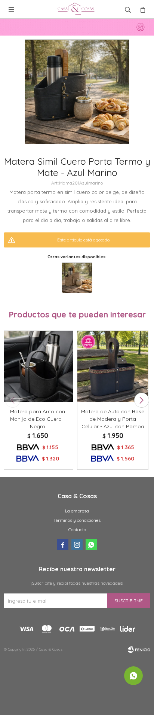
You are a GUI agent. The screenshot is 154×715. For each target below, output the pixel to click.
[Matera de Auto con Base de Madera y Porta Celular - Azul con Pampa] (112, 366)
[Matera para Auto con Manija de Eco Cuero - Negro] (37, 366)
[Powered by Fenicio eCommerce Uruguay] (139, 649)
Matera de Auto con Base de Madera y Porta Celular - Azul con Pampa (112, 419)
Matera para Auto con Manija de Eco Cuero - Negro (37, 419)
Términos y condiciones (77, 520)
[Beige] (77, 277)
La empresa (77, 511)
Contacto (77, 529)
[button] (141, 400)
